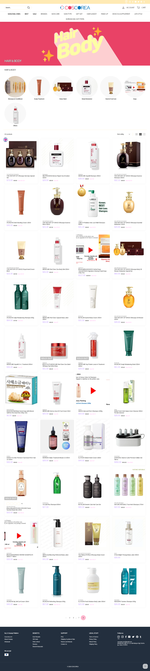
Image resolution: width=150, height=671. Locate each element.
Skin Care (55, 14)
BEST (26, 14)
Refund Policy (93, 642)
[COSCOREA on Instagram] (122, 637)
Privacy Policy (93, 639)
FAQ (62, 637)
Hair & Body (92, 14)
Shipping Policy (93, 644)
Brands (44, 14)
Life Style (138, 14)
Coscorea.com (8, 637)
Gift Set (79, 14)
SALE (34, 14)
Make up (104, 14)
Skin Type (67, 14)
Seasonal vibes (14, 14)
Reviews (35, 644)
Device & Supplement (121, 14)
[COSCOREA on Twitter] (133, 637)
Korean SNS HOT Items (75, 19)
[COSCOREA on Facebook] (126, 637)
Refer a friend (36, 642)
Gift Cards (35, 639)
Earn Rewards (36, 637)
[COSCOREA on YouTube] (129, 637)
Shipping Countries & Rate (68, 639)
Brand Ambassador (38, 646)
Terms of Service (93, 637)
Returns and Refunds (66, 642)
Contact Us (64, 644)
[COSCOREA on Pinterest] (137, 637)
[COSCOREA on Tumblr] (140, 637)
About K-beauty (8, 639)
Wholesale (7, 642)
